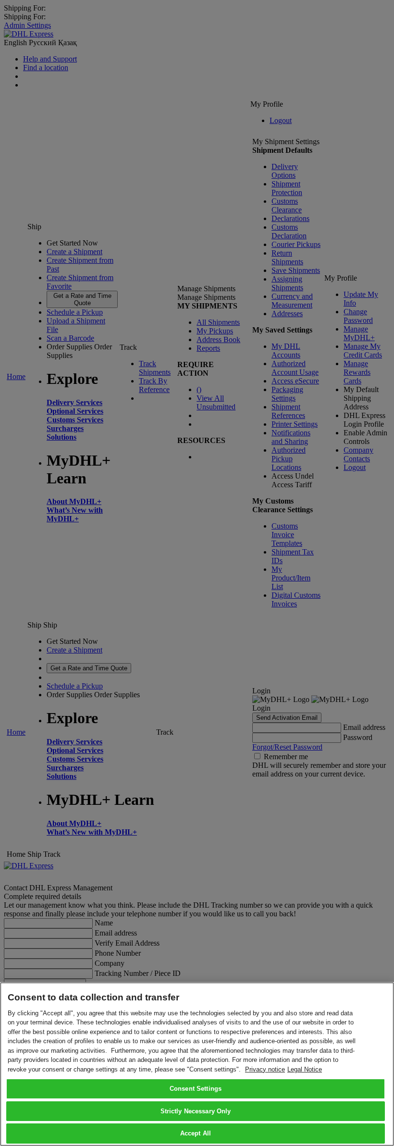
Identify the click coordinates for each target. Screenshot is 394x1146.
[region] (197, 1064)
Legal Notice (304, 1069)
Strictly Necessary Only (195, 1111)
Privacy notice (265, 1069)
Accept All (195, 1133)
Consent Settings (196, 1088)
